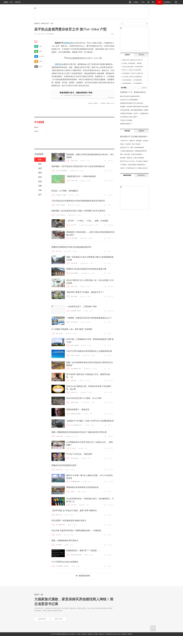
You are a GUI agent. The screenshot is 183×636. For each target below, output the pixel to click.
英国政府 (78, 413)
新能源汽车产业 (78, 425)
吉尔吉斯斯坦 (63, 170)
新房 (57, 333)
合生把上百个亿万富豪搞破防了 (129, 99)
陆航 (72, 273)
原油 (75, 504)
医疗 (57, 251)
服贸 (57, 514)
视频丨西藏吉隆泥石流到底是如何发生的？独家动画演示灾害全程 (79, 432)
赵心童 (72, 392)
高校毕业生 (62, 524)
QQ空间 (41, 56)
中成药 (75, 296)
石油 (72, 504)
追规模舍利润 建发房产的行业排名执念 (131, 103)
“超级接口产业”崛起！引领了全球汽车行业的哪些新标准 (90, 421)
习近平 (58, 170)
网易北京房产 (45, 23)
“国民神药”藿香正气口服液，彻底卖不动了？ (85, 292)
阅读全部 (144, 87)
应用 (11, 2)
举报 (112, 33)
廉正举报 (124, 634)
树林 (60, 544)
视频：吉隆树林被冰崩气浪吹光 (64, 540)
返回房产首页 (59, 619)
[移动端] (130, 2)
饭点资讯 (82, 296)
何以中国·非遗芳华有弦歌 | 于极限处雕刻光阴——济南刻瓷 (76, 530)
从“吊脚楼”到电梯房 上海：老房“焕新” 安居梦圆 (71, 329)
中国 (60, 514)
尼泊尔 (72, 286)
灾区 (60, 251)
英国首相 (73, 413)
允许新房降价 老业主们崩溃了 (129, 117)
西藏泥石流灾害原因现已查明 (63, 465)
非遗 (57, 534)
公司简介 (79, 634)
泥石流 (72, 160)
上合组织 (77, 355)
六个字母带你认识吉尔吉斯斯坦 (64, 562)
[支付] (148, 2)
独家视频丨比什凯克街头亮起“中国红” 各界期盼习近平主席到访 (78, 211)
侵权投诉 (130, 634)
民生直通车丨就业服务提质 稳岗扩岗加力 (68, 520)
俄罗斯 (79, 310)
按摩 (72, 380)
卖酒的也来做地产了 (126, 123)
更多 (40, 66)
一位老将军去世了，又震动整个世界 (81, 306)
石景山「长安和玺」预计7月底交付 (130, 144)
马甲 (75, 225)
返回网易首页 (42, 619)
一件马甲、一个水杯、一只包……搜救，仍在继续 (87, 221)
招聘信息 (90, 634)
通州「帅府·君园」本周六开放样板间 (131, 154)
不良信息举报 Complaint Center (113, 634)
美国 (72, 554)
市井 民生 (73, 448)
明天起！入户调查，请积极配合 (64, 191)
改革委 (72, 491)
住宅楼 (61, 333)
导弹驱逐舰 (74, 481)
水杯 (72, 225)
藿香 (72, 296)
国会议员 (76, 458)
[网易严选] (143, 2)
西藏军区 (76, 273)
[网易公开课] (136, 2)
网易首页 (6, 2)
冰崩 (57, 544)
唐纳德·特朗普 (77, 554)
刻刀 (60, 534)
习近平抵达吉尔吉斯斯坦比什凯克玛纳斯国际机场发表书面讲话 (78, 201)
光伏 (79, 368)
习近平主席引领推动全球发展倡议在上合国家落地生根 (89, 351)
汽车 (72, 425)
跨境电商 (76, 345)
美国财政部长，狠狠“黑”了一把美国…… (83, 550)
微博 (40, 61)
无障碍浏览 (18, 2)
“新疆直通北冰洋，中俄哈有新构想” (81, 176)
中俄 (76, 180)
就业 (57, 524)
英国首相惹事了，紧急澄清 (77, 409)
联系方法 (84, 634)
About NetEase (71, 634)
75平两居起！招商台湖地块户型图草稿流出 (132, 164)
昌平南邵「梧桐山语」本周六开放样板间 (132, 158)
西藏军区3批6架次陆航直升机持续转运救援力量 (86, 269)
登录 (159, 2)
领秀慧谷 (67, 43)
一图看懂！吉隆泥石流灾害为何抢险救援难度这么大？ (89, 318)
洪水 (76, 286)
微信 (40, 51)
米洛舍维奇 (74, 310)
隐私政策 (101, 634)
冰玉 (76, 392)
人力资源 (63, 195)
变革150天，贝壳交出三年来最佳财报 (131, 70)
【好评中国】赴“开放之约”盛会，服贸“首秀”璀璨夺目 (74, 510)
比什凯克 (62, 205)
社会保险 (58, 195)
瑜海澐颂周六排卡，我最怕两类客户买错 (76, 93)
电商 (72, 345)
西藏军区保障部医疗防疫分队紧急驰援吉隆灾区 (71, 247)
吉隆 (76, 160)
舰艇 (78, 481)
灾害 (72, 322)
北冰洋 (72, 180)
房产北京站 (111, 97)
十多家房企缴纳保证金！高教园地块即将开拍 (133, 151)
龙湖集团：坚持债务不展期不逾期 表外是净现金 (134, 106)
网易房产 (51, 34)
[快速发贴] (35, 41)
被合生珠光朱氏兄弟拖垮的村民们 (130, 96)
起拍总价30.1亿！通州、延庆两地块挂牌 (132, 147)
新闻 (68, 160)
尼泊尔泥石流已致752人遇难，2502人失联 (84, 398)
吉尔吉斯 (66, 566)
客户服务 (95, 634)
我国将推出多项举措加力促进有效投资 (82, 487)
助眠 (75, 380)
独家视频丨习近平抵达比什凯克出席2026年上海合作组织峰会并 (78, 166)
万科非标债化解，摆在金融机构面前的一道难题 (134, 110)
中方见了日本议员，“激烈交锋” (79, 454)
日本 (72, 458)
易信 (40, 46)
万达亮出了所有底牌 (126, 120)
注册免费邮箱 (167, 2)
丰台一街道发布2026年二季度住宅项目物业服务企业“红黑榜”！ (76, 95)
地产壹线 (123, 87)
